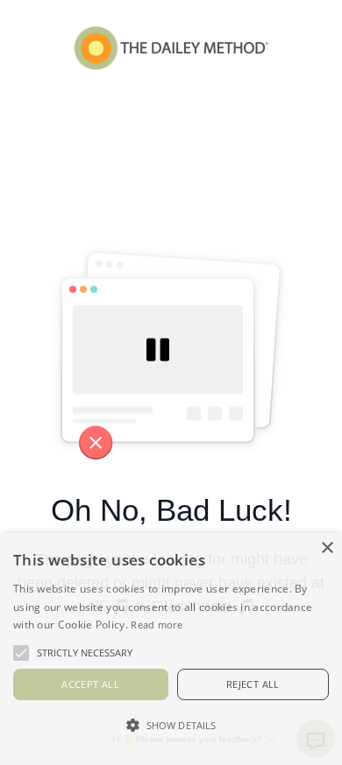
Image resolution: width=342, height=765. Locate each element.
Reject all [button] (253, 684)
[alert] (171, 649)
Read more (156, 624)
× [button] (326, 548)
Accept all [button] (90, 684)
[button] (171, 724)
